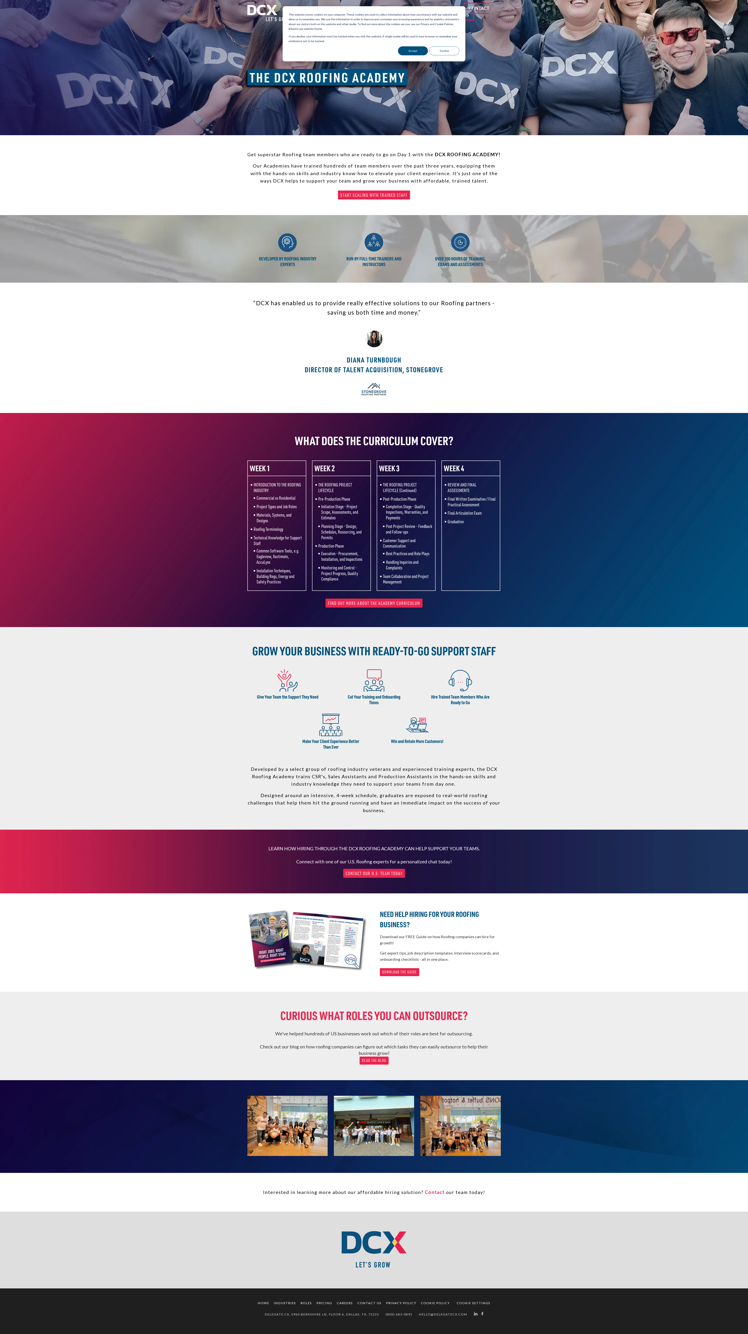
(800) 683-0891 (399, 1314)
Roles (306, 1303)
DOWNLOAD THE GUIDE (399, 972)
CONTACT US (477, 12)
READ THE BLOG (374, 1060)
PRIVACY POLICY (401, 1303)
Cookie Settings (473, 1303)
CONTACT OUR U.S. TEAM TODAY (374, 873)
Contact (435, 1192)
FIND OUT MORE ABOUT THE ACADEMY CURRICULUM (374, 603)
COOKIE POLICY (435, 1303)
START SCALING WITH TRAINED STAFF (374, 195)
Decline (444, 50)
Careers (345, 1303)
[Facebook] (482, 1314)
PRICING (324, 1303)
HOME (263, 1303)
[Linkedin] (475, 1314)
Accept (412, 50)
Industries (285, 1303)
